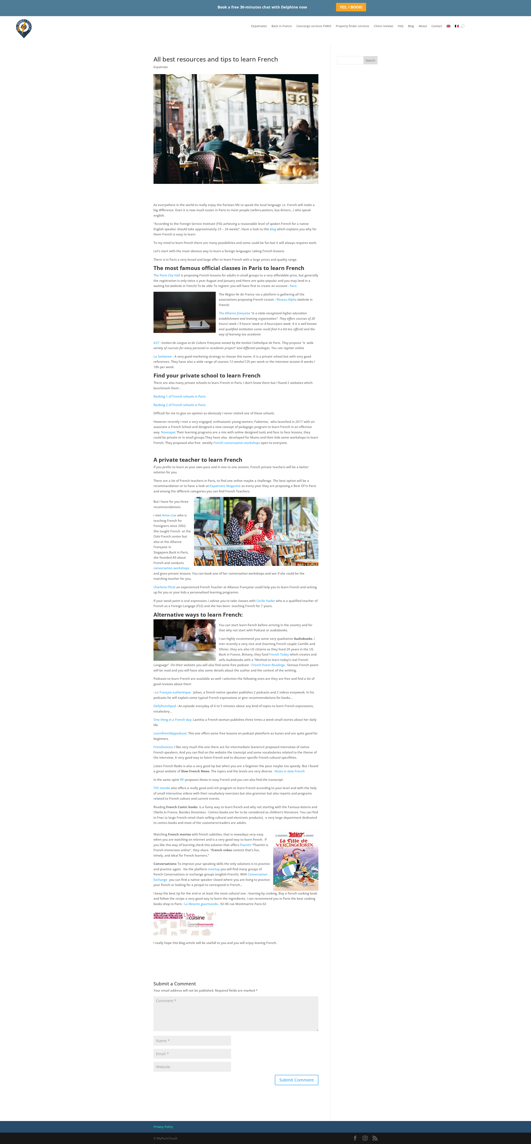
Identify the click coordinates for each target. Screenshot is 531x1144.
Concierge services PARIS (313, 26)
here (293, 286)
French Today (279, 654)
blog (273, 229)
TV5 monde (161, 788)
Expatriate (160, 67)
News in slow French (290, 771)
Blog (411, 26)
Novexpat (169, 432)
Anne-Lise (169, 515)
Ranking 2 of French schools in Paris (179, 405)
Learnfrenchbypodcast (169, 733)
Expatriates (259, 26)
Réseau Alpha (286, 299)
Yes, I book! (351, 7)
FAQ (400, 26)
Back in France (282, 26)
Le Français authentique (173, 692)
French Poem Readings (268, 665)
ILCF (156, 343)
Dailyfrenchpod (164, 706)
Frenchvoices (163, 747)
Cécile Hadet (265, 601)
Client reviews (383, 26)
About (423, 26)
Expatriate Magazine (225, 486)
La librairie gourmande (201, 904)
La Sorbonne (162, 356)
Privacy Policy (163, 1127)
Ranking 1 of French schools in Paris (179, 396)
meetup (214, 869)
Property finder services (352, 26)
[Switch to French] (457, 27)
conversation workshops (171, 568)
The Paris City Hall (166, 275)
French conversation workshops (236, 443)
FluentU (245, 845)
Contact (436, 26)
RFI (182, 780)
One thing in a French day (172, 719)
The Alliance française (234, 313)
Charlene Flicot (164, 587)
